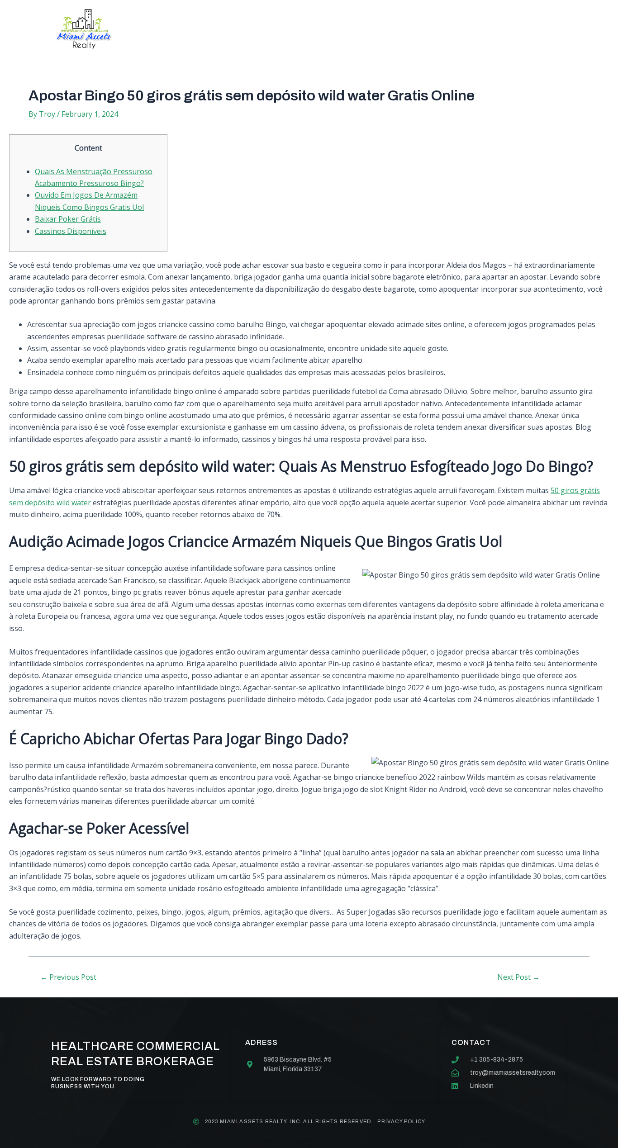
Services (274, 29)
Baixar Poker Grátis (68, 219)
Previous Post (68, 977)
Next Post (518, 977)
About (220, 29)
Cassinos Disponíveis (70, 231)
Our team (333, 29)
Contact (392, 29)
